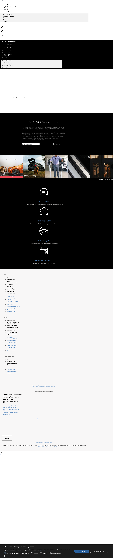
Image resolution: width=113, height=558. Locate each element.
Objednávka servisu (8, 55)
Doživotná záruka (11, 324)
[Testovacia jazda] (44, 233)
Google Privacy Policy (40, 446)
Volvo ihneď (44, 201)
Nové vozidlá (10, 286)
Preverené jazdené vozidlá (13, 288)
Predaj (6, 8)
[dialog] (56, 551)
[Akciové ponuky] (44, 214)
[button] (38, 556)
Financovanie (10, 284)
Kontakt (6, 57)
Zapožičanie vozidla (12, 332)
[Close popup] (1, 452)
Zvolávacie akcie (11, 330)
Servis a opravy (11, 320)
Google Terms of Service (52, 446)
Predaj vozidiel (10, 277)
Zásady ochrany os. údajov (9, 396)
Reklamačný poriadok (8, 399)
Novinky (6, 11)
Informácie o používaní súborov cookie (12, 394)
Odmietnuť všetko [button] (99, 551)
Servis (6, 9)
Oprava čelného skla (12, 329)
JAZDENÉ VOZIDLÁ (10, 6)
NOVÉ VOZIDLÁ (8, 4)
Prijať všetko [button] (81, 551)
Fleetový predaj (11, 289)
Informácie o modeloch (12, 283)
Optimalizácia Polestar (12, 327)
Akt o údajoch (6, 402)
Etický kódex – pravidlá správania (11, 401)
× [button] (111, 546)
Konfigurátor (7, 62)
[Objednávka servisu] (44, 253)
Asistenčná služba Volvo (13, 322)
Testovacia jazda (8, 64)
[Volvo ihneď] (44, 194)
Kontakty (9, 364)
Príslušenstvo (10, 291)
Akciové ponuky (8, 60)
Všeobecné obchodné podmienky (11, 397)
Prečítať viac (42, 550)
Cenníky (9, 281)
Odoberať (57, 144)
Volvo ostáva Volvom (12, 325)
